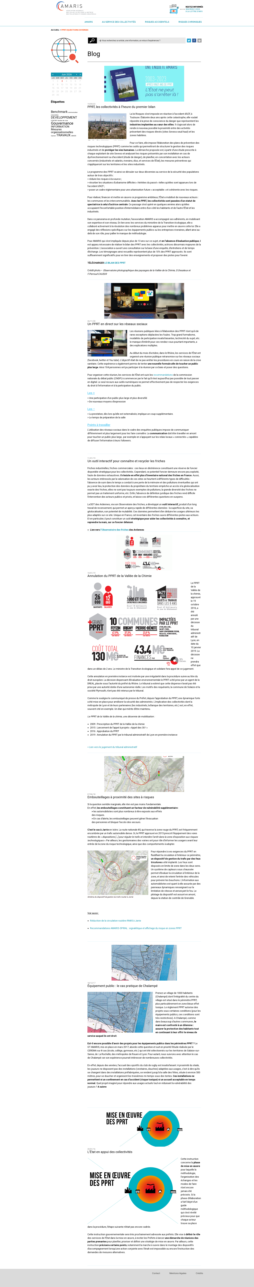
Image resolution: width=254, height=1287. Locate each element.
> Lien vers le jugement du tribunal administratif (112, 747)
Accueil (55, 29)
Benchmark (59, 112)
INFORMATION (60, 126)
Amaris (89, 21)
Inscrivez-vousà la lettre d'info (194, 10)
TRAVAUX (63, 135)
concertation (54, 115)
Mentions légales (177, 1273)
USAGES (73, 136)
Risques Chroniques (190, 21)
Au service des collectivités (119, 21)
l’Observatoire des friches (114, 529)
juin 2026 (66, 74)
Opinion (53, 136)
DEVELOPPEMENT (64, 117)
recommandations (163, 374)
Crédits (199, 1273)
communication (73, 112)
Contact (156, 1273)
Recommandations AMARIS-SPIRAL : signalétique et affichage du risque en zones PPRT (136, 928)
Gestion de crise (62, 120)
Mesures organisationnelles (62, 131)
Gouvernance (62, 123)
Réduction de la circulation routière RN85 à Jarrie (115, 920)
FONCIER (54, 120)
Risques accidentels (157, 21)
